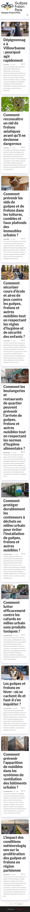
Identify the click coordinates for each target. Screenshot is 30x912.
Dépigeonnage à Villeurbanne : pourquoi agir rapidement (14, 50)
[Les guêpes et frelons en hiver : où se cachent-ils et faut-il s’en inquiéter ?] (15, 673)
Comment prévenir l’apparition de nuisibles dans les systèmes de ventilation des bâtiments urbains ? (15, 770)
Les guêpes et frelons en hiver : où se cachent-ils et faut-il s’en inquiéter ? (14, 693)
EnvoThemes (18, 909)
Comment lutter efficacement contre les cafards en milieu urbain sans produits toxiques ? (14, 616)
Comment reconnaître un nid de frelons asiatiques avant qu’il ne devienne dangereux (14, 129)
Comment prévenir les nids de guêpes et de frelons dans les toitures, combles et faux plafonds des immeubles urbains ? (14, 214)
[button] (27, 15)
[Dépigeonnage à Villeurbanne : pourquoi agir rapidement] (15, 29)
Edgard (13, 64)
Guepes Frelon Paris (10, 12)
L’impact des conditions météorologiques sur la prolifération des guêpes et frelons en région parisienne (14, 854)
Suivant (20, 904)
